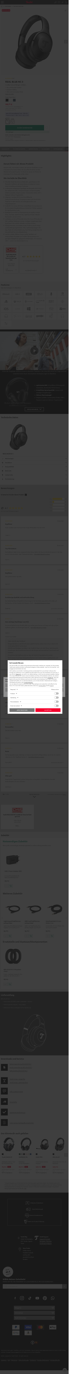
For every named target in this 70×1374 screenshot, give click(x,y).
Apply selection (22, 710)
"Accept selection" (28, 682)
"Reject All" (18, 674)
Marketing (13, 697)
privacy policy (42, 685)
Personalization (14, 701)
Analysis (12, 693)
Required (12, 689)
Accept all (48, 710)
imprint (52, 685)
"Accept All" (50, 677)
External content (15, 706)
